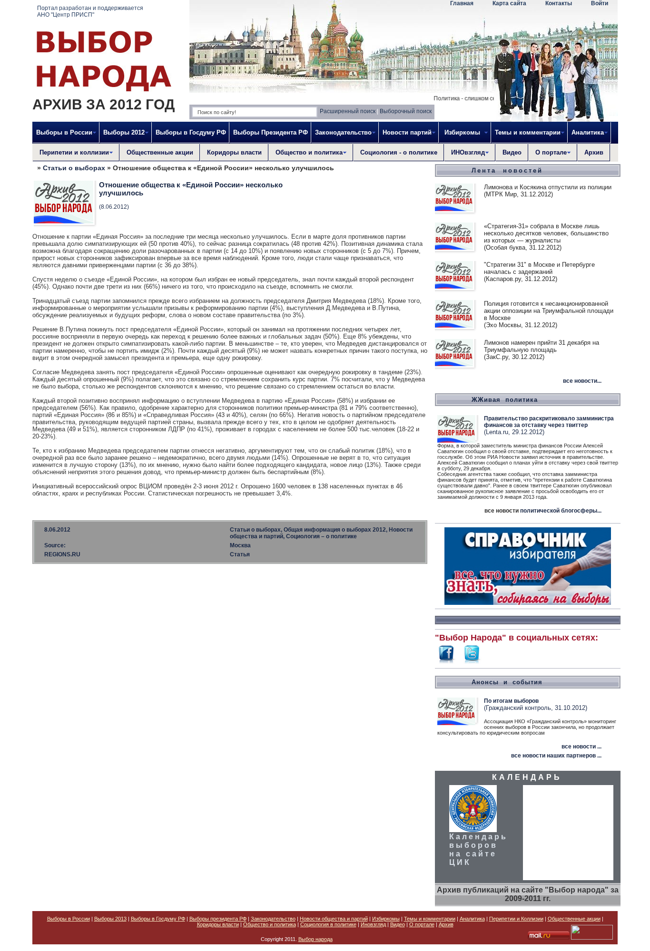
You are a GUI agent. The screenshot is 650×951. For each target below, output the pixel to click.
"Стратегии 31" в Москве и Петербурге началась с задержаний (539, 268)
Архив (593, 152)
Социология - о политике (398, 152)
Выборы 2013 (110, 919)
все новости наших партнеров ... (556, 755)
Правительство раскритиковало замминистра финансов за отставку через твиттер (549, 421)
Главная (461, 3)
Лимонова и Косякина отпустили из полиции (547, 187)
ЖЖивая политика (505, 399)
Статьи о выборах (74, 168)
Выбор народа (315, 939)
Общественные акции (160, 152)
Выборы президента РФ (217, 919)
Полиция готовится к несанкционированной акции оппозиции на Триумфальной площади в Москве (548, 310)
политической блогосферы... (560, 510)
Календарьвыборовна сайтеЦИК (478, 849)
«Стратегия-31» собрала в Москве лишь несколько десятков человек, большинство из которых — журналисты (546, 233)
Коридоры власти (234, 152)
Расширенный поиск (347, 111)
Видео (512, 152)
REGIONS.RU (62, 554)
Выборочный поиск (406, 111)
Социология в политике (328, 924)
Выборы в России (68, 919)
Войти (599, 3)
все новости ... (581, 746)
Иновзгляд (373, 924)
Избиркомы (386, 919)
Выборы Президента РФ (270, 132)
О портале (421, 924)
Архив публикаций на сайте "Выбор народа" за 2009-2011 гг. (528, 894)
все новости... (582, 381)
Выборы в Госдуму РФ (191, 132)
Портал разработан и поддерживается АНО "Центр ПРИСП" (90, 11)
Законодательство (273, 919)
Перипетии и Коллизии (516, 919)
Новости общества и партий (334, 919)
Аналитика (472, 919)
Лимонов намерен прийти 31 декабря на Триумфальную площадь (541, 346)
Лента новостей (507, 170)
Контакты (558, 3)
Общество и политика (269, 924)
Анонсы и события (507, 682)
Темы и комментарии (429, 919)
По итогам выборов (511, 701)
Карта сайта (509, 3)
